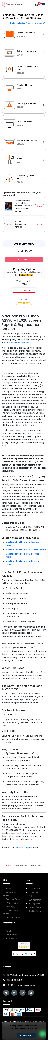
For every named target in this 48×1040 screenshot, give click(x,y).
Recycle (23, 290)
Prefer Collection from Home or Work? (27, 23)
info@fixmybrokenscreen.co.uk (21, 985)
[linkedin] (31, 992)
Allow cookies (26, 1035)
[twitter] (14, 992)
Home (7, 865)
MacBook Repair (23, 847)
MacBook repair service (17, 342)
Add (40, 206)
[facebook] (6, 992)
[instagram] (23, 992)
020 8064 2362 (14, 980)
